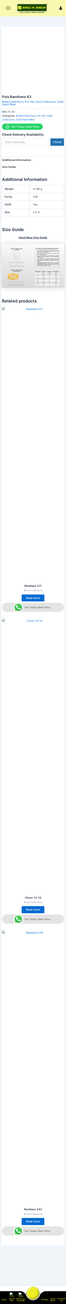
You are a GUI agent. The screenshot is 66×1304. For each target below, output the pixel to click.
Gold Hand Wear (25, 119)
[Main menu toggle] (8, 8)
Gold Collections (45, 101)
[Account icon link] (60, 8)
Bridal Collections (12, 101)
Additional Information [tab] (16, 160)
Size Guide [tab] (9, 167)
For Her (29, 101)
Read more (33, 598)
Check (57, 142)
